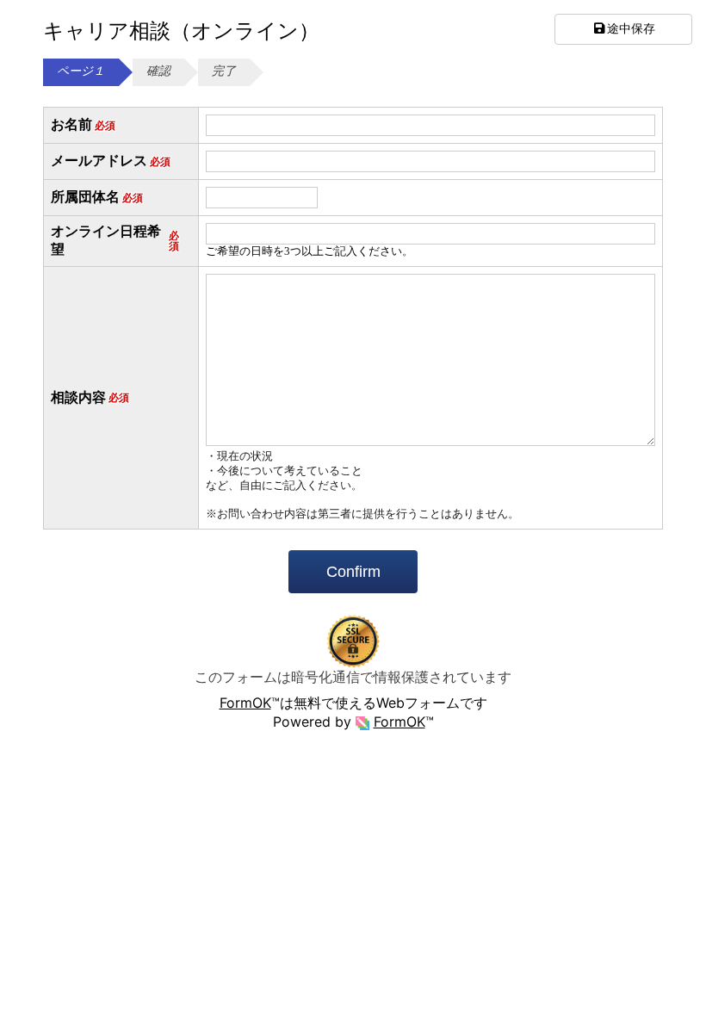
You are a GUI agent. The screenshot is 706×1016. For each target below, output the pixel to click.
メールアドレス (110, 160)
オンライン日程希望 (115, 240)
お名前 (83, 124)
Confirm (353, 571)
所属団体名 (97, 196)
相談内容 (90, 397)
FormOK (245, 702)
